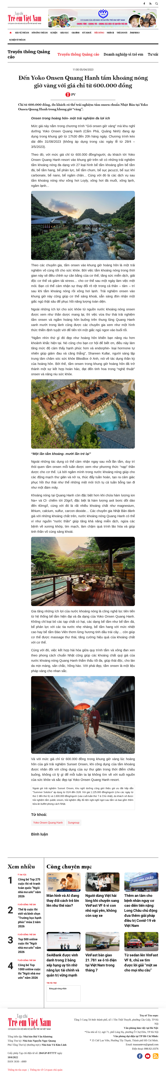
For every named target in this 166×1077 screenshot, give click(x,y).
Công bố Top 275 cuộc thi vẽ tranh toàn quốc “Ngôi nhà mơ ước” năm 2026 (29, 888)
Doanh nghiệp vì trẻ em (123, 54)
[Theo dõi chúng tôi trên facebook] (144, 3)
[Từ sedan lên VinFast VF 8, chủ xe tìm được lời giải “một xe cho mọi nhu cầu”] (141, 941)
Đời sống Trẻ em (39, 32)
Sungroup (73, 822)
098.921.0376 (151, 1048)
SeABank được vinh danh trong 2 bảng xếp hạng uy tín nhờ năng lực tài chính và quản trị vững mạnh (63, 965)
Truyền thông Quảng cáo (78, 54)
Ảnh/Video (135, 32)
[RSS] (150, 3)
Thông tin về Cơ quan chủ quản (46, 1069)
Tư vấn (153, 54)
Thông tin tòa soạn (17, 1069)
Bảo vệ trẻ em (22, 32)
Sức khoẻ (86, 32)
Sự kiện (53, 32)
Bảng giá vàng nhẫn (57, 988)
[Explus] (83, 843)
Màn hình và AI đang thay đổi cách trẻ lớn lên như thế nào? (63, 901)
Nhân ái (110, 32)
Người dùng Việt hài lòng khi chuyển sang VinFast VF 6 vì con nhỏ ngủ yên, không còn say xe (102, 906)
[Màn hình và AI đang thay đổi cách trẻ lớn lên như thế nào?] (64, 882)
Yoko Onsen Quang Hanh (48, 822)
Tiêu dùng (99, 32)
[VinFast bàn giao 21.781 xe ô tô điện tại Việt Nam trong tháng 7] (102, 941)
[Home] (11, 32)
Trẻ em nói (122, 32)
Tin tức (22, 874)
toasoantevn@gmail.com (145, 1044)
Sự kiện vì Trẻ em (17, 40)
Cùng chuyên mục (69, 866)
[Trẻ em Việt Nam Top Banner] (102, 18)
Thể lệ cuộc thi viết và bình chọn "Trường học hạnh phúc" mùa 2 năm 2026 (29, 918)
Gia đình (75, 32)
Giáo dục (64, 32)
